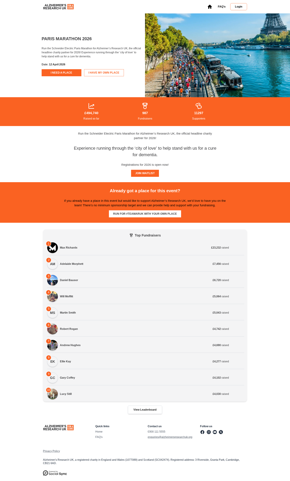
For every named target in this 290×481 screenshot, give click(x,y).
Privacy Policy (51, 451)
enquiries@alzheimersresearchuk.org (170, 437)
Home (99, 431)
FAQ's (99, 437)
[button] (55, 473)
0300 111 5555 (156, 431)
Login (238, 6)
